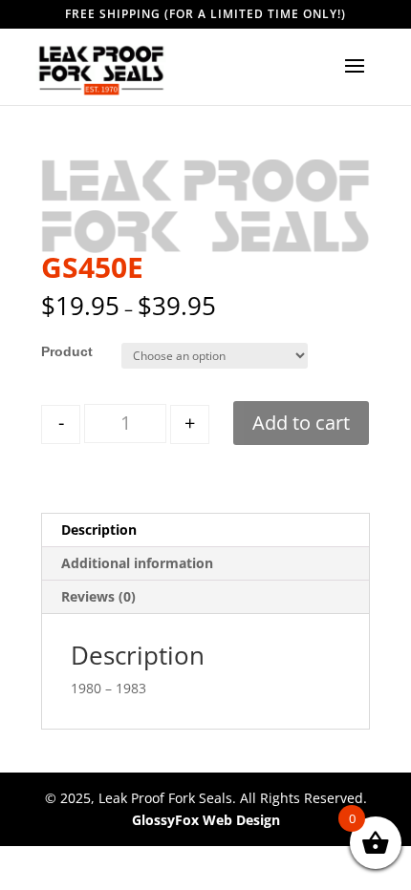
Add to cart (301, 422)
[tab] (205, 530)
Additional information (137, 563)
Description (99, 529)
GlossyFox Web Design (206, 820)
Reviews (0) (98, 596)
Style (57, 351)
